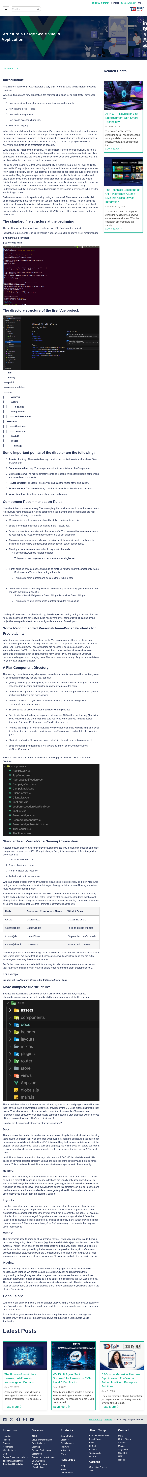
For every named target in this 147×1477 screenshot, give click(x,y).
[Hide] (145, 51)
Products (67, 1430)
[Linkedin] (5, 1419)
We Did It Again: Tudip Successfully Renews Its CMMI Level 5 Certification (72, 1378)
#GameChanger (128, 3)
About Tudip (97, 1430)
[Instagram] (25, 1419)
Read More (112, 149)
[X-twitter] (11, 1419)
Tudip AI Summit (100, 3)
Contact (115, 3)
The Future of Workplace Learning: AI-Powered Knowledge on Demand (20, 1378)
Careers (94, 1461)
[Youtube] (32, 1419)
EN (141, 3)
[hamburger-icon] (6, 8)
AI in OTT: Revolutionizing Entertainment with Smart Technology (121, 117)
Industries (10, 1430)
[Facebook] (18, 1419)
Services (37, 1430)
